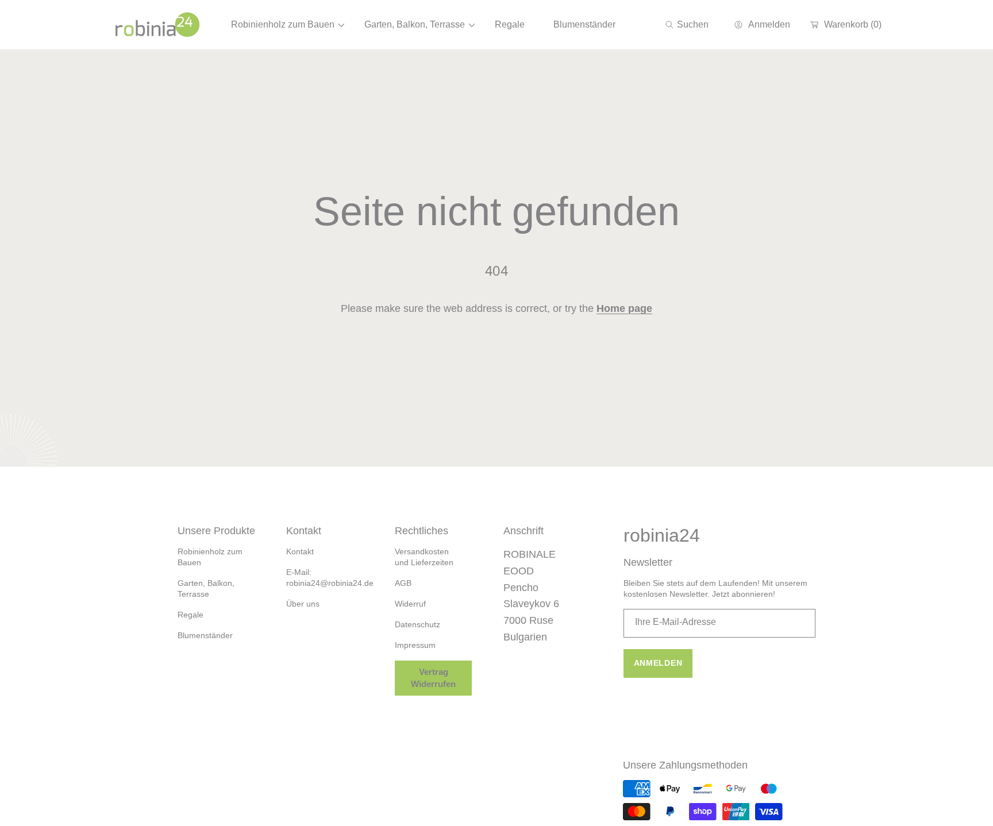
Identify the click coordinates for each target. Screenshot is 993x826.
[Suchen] (672, 24)
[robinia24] (157, 25)
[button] (687, 24)
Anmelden (658, 662)
